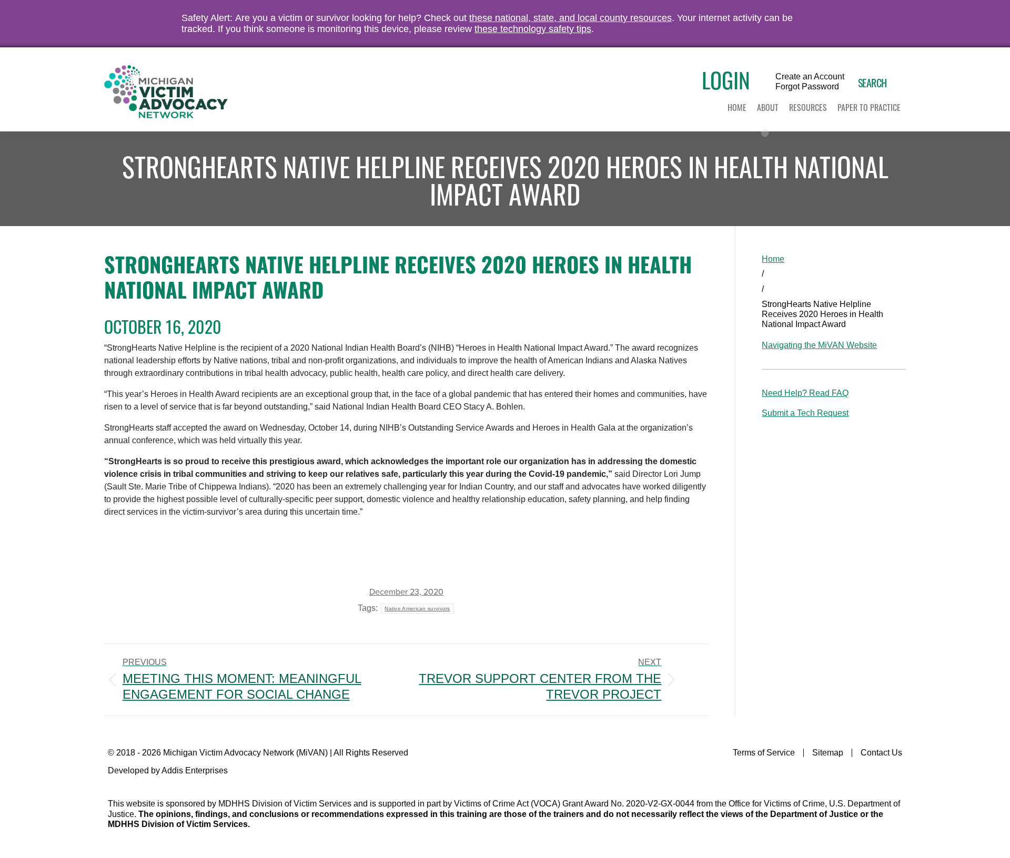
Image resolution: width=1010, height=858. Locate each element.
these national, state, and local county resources (570, 18)
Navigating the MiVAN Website (819, 345)
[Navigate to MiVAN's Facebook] (895, 774)
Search (872, 82)
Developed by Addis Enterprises (168, 770)
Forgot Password (807, 87)
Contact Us (881, 752)
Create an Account (809, 77)
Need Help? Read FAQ (805, 393)
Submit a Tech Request (805, 412)
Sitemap (827, 752)
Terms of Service (764, 752)
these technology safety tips (532, 29)
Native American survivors (417, 608)
